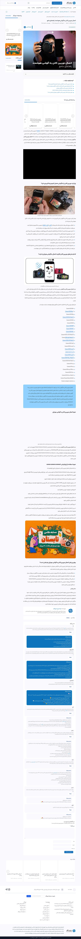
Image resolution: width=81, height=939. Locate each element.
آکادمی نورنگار (22, 907)
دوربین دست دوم (54, 11)
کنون (65, 628)
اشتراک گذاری (28, 27)
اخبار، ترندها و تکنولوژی (54, 7)
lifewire (68, 618)
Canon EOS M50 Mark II (68, 358)
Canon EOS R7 (70, 329)
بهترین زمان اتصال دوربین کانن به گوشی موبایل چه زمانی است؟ (60, 92)
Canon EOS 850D (69, 355)
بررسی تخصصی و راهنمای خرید (66, 7)
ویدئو (29, 7)
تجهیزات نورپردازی (46, 913)
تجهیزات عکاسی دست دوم (44, 920)
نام (73, 841)
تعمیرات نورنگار (22, 909)
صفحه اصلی (73, 16)
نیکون (31, 676)
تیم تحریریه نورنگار (57, 609)
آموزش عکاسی (46, 905)
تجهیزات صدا (46, 916)
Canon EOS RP (70, 326)
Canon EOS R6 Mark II (68, 317)
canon (38, 131)
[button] (6, 12)
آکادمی (74, 7)
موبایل (62, 673)
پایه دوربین (27, 11)
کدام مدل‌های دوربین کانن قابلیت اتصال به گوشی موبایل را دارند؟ (60, 86)
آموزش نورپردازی (46, 907)
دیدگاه (72, 826)
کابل (50, 225)
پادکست (33, 7)
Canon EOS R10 (70, 332)
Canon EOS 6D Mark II (68, 341)
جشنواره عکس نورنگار (21, 911)
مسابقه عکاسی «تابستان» (64, 11)
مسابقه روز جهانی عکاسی (21, 903)
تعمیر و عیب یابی (46, 7)
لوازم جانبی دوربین (46, 918)
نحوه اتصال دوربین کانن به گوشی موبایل (64, 88)
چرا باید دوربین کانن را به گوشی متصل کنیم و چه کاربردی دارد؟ (60, 84)
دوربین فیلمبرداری (46, 911)
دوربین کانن (34, 11)
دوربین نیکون (47, 11)
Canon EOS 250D (69, 349)
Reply (70, 632)
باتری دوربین (33, 762)
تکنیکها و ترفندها (67, 16)
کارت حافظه (45, 225)
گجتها (23, 11)
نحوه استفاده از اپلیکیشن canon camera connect (62, 90)
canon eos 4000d (69, 352)
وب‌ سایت (73, 848)
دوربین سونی (40, 11)
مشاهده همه (27, 100)
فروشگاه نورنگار (22, 905)
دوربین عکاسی (46, 909)
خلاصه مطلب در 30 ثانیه (68, 74)
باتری (69, 753)
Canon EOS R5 (69, 312)
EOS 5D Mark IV (69, 338)
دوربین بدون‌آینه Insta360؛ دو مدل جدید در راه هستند (63, 903)
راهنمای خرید (38, 7)
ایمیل (73, 845)
